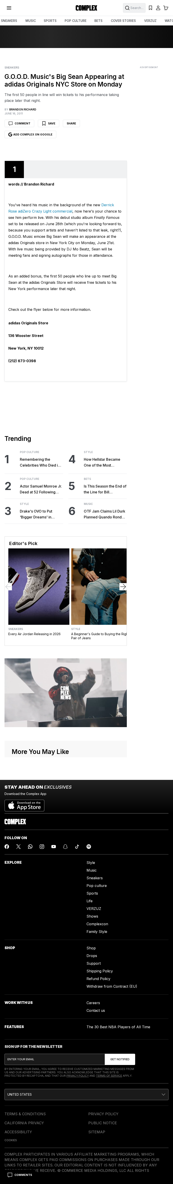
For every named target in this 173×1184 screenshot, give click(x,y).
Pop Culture (29, 452)
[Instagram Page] (42, 846)
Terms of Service (109, 1075)
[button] (86, 1094)
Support (93, 963)
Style (24, 504)
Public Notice (102, 1123)
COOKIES (11, 1140)
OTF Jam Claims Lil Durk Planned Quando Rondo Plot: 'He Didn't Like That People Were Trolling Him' (104, 514)
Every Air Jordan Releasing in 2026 (34, 634)
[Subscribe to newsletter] (120, 1059)
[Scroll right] (123, 586)
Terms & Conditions (25, 1114)
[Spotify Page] (88, 846)
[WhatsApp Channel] (30, 846)
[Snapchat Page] (65, 846)
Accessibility (18, 1132)
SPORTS (50, 21)
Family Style (96, 931)
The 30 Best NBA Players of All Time (118, 1027)
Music (88, 504)
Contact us (95, 1010)
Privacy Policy (77, 1075)
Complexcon (97, 924)
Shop (91, 948)
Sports (92, 893)
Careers (93, 1003)
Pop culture (96, 885)
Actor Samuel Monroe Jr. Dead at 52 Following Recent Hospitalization (41, 489)
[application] (66, 692)
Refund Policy (98, 978)
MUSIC (30, 21)
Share (71, 123)
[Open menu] (9, 7)
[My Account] (158, 8)
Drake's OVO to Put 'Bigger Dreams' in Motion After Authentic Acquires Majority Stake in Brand (40, 514)
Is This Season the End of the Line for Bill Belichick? (105, 489)
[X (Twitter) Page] (18, 846)
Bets (87, 479)
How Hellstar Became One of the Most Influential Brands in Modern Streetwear (102, 462)
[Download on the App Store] (24, 804)
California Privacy (24, 1123)
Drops (91, 955)
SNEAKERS (9, 21)
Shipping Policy (99, 971)
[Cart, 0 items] (165, 8)
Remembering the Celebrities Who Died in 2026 (40, 462)
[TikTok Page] (77, 846)
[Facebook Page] (7, 846)
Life (89, 901)
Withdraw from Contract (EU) (111, 986)
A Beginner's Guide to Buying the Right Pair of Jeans (100, 636)
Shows (92, 916)
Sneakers (12, 67)
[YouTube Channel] (53, 846)
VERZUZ (150, 21)
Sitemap (96, 1132)
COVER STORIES (123, 21)
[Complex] (86, 8)
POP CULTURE (75, 21)
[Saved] (150, 8)
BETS (98, 21)
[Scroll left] (8, 586)
